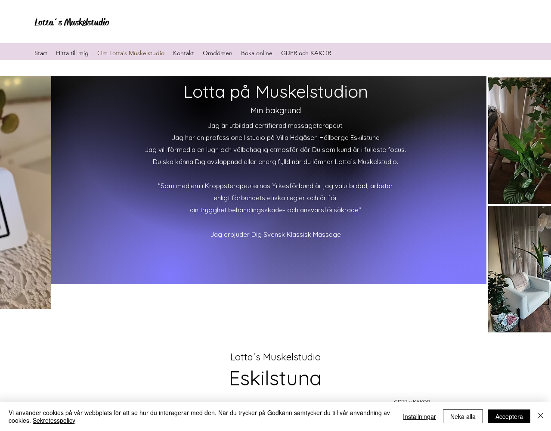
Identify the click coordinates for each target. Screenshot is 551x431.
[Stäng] (541, 416)
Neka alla (463, 416)
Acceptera (509, 416)
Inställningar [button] (419, 416)
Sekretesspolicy (54, 420)
